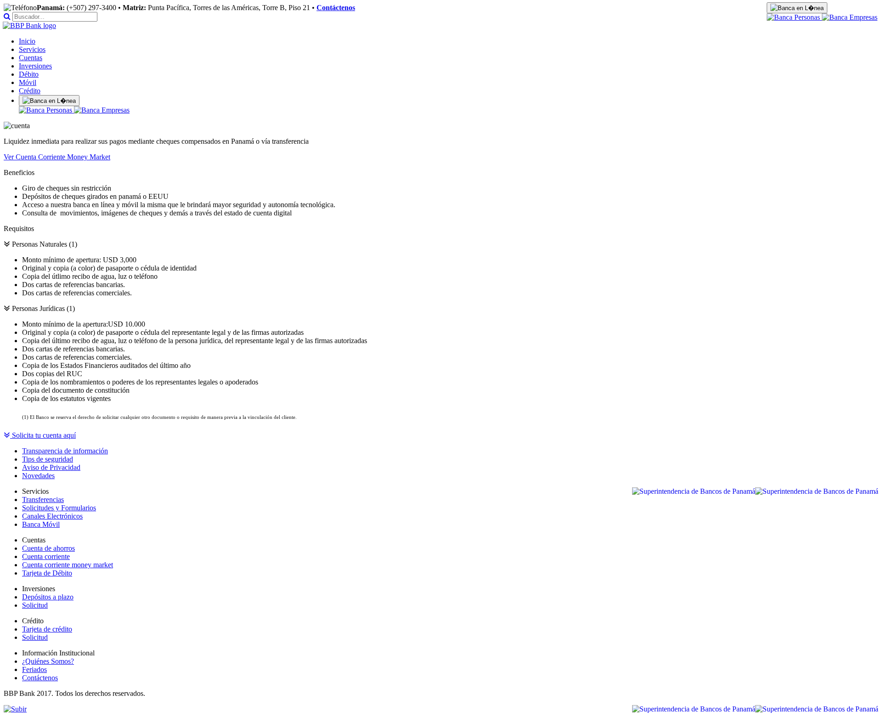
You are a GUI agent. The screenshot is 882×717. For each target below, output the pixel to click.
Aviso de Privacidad (51, 467)
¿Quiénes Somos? (48, 661)
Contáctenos (336, 7)
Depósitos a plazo (48, 597)
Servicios (32, 49)
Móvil (27, 82)
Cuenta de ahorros (48, 548)
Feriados (34, 669)
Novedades (38, 476)
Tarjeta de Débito (47, 573)
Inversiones (35, 66)
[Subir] (15, 709)
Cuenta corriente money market (67, 565)
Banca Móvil (41, 524)
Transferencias (43, 499)
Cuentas (30, 58)
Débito (29, 74)
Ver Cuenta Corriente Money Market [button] (57, 157)
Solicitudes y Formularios (59, 508)
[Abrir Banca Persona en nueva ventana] (794, 17)
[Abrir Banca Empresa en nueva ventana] (849, 17)
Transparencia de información (65, 451)
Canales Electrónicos (52, 516)
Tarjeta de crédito (47, 629)
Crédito (29, 91)
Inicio (27, 41)
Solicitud (35, 605)
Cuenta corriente (46, 556)
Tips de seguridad (47, 459)
